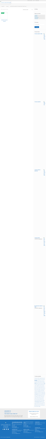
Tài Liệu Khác (36, 17)
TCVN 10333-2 (36, 384)
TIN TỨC (34, 0)
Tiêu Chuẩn (36, 18)
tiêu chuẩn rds (40, 385)
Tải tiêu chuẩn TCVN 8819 (41, 400)
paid (35, 383)
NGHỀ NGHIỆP (37, 0)
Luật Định (36, 15)
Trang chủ (2, 6)
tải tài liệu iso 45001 (38, 406)
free (36, 380)
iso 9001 (43, 380)
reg (44, 383)
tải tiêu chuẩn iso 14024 (39, 396)
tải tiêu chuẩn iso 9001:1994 (41, 394)
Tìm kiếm (36, 27)
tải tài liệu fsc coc (39, 405)
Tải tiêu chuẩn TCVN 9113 (38, 401)
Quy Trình (36, 16)
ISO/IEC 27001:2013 (39, 380)
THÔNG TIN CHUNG (29, 0)
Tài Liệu (7, 6)
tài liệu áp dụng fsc (38, 389)
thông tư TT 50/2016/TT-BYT (41, 384)
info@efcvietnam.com (7, 412)
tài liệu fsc (43, 385)
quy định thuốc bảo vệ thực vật (40, 383)
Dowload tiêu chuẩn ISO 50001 (41, 379)
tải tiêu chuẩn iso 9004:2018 (38, 395)
